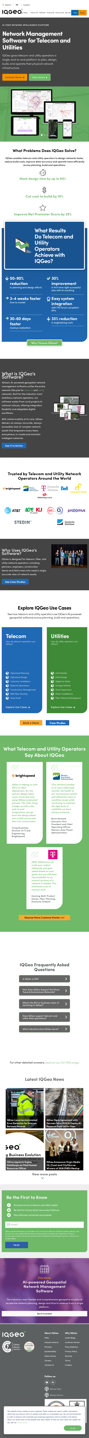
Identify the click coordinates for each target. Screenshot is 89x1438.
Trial (75, 13)
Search (8, 4)
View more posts (44, 1174)
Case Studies (57, 723)
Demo (82, 12)
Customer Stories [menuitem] (72, 1342)
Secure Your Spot (38, 55)
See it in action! (44, 1313)
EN (17, 5)
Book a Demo (31, 723)
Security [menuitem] (68, 1356)
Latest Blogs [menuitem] (70, 1337)
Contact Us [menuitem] (49, 1365)
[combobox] (17, 4)
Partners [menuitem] (48, 1347)
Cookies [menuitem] (68, 1365)
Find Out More (12, 55)
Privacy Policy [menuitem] (71, 1351)
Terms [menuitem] (67, 1360)
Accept (72, 1428)
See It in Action (14, 445)
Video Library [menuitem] (50, 1356)
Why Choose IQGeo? (44, 343)
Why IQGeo (24, 13)
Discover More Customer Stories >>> (45, 917)
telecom (28, 390)
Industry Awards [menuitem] (51, 1342)
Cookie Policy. (22, 1422)
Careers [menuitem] (47, 1360)
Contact (26, 4)
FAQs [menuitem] (46, 1337)
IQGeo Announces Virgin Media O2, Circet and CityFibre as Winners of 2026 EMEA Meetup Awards (63, 1166)
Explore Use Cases (16, 707)
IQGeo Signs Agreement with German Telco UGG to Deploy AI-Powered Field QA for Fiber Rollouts (64, 1124)
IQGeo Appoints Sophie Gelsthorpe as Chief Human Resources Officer (22, 1165)
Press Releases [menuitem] (71, 1347)
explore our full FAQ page (61, 1062)
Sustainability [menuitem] (50, 1351)
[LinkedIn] (53, 1382)
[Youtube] (47, 1382)
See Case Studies (15, 582)
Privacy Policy (10, 1238)
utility (41, 390)
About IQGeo (51, 1333)
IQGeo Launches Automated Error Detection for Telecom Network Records (22, 1123)
